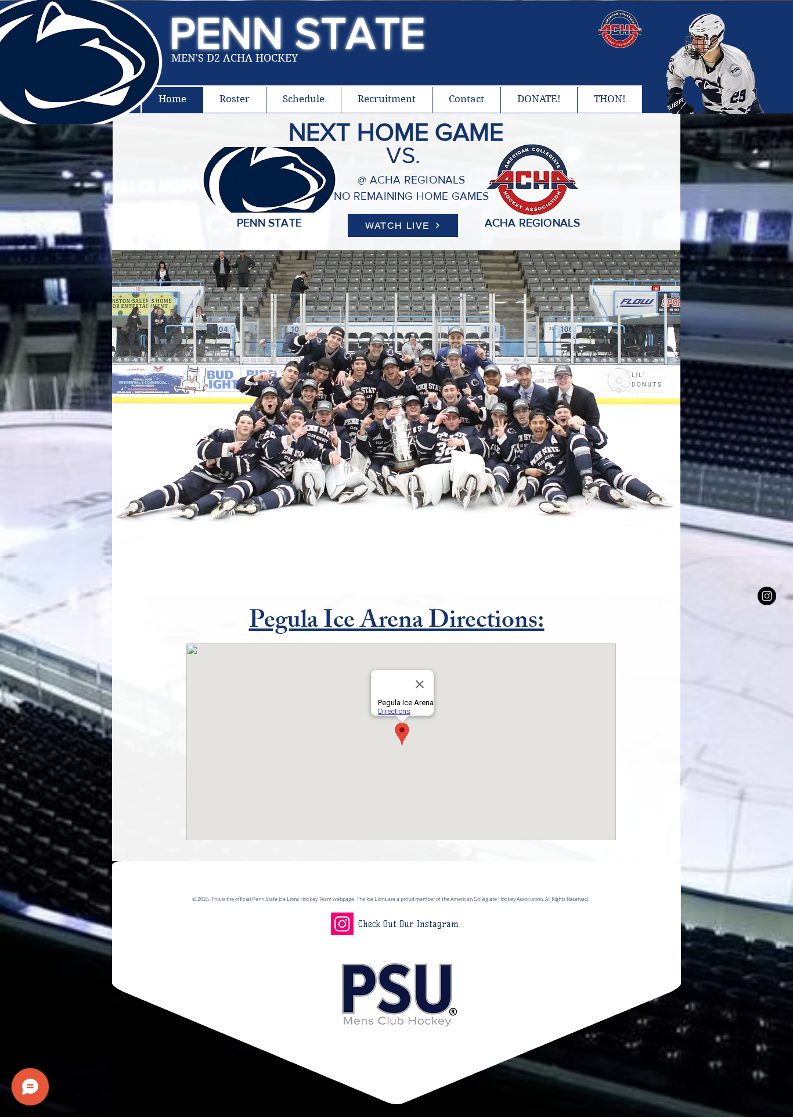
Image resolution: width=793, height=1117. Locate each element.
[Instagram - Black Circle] (767, 596)
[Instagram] (342, 924)
